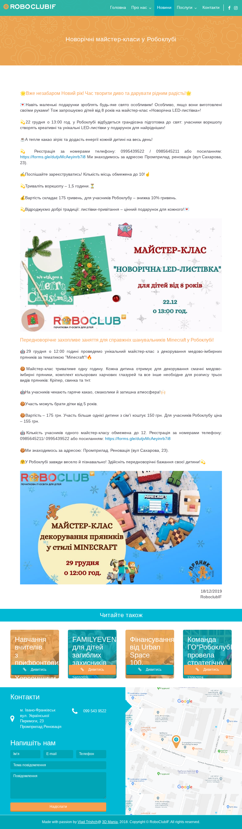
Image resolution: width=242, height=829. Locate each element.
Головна (118, 7)
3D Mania (110, 822)
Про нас (139, 7)
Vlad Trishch (88, 822)
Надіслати (58, 807)
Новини (164, 7)
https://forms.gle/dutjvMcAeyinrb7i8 (53, 156)
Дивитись (38, 670)
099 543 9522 (94, 711)
